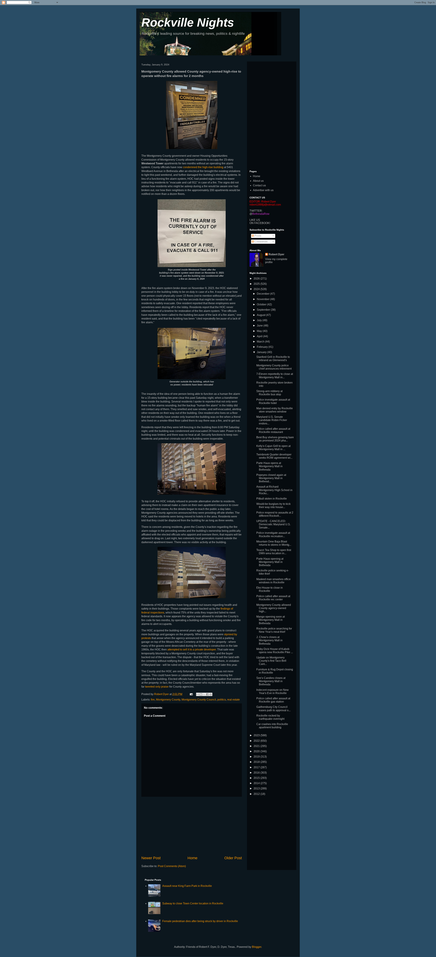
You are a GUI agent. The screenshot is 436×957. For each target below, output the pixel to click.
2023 (257, 735)
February (262, 346)
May (260, 331)
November (263, 299)
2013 (257, 788)
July (259, 320)
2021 (257, 746)
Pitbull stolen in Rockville (271, 498)
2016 (257, 772)
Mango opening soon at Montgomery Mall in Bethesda (270, 620)
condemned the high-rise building (203, 167)
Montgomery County (168, 699)
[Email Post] (190, 694)
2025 (257, 283)
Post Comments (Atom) (172, 866)
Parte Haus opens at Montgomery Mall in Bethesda (269, 466)
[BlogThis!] (201, 694)
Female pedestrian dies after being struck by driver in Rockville (200, 921)
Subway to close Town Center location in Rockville (192, 903)
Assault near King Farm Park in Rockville (187, 885)
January (262, 352)
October (262, 304)
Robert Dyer (276, 254)
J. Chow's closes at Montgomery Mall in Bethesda (269, 640)
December (263, 293)
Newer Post (151, 858)
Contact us (259, 185)
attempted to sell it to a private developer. (191, 649)
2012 (257, 793)
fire (153, 699)
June (260, 325)
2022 (257, 740)
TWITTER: (256, 210)
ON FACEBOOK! (260, 223)
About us (258, 180)
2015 (257, 777)
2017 (257, 767)
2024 (257, 289)
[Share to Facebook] (207, 694)
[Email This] (197, 694)
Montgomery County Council (199, 699)
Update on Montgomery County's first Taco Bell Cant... (271, 660)
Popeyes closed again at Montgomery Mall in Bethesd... (271, 478)
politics (221, 699)
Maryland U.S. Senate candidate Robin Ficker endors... (271, 420)
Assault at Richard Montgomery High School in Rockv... (274, 490)
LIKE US (255, 220)
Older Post (233, 858)
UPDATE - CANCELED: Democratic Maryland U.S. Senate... (273, 524)
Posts (257, 235)
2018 (257, 761)
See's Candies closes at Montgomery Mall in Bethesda (270, 681)
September (264, 309)
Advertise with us (263, 190)
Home (192, 858)
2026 (257, 278)
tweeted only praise (157, 686)
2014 (257, 783)
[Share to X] (204, 694)
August (261, 315)
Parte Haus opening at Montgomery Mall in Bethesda (269, 562)
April (260, 336)
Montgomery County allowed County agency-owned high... (273, 608)
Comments (261, 241)
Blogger (256, 946)
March (261, 341)
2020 (257, 751)
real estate (233, 699)
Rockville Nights (187, 22)
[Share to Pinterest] (210, 694)
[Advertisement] (191, 826)
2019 (257, 756)
